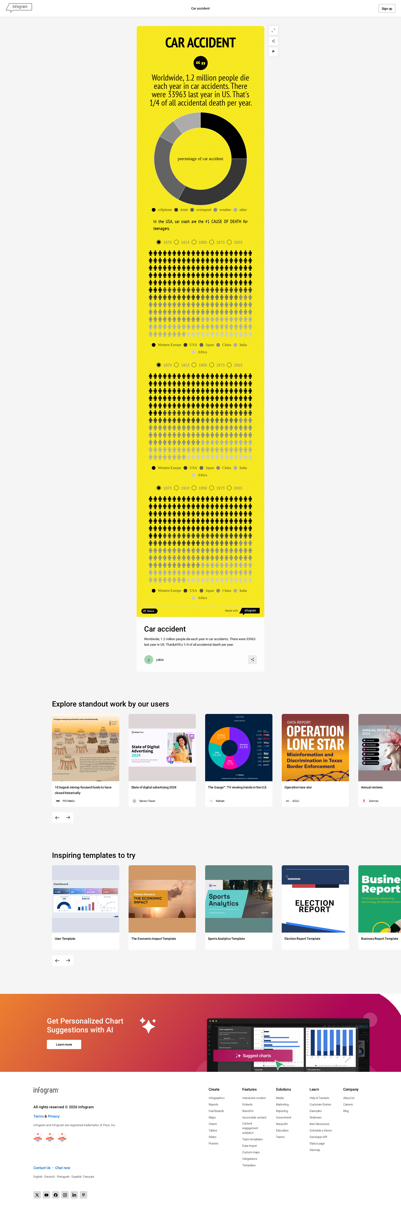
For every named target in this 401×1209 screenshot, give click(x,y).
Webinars (316, 1117)
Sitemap (315, 1150)
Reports (213, 1104)
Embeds (247, 1104)
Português (63, 1176)
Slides (212, 1137)
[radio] (165, 242)
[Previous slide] (57, 817)
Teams (280, 1137)
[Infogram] (19, 8)
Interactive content (253, 1098)
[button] (163, 209)
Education (282, 1130)
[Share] (273, 41)
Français (88, 1176)
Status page (317, 1143)
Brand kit (247, 1111)
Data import (249, 1145)
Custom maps (251, 1152)
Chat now (62, 1168)
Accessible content (254, 1117)
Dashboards (216, 1111)
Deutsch (49, 1176)
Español (76, 1176)
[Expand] (273, 30)
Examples (316, 1111)
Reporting (282, 1111)
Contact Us (42, 1168)
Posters (213, 1143)
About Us (349, 1098)
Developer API (318, 1137)
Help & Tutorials (319, 1098)
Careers (348, 1104)
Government (283, 1117)
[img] (223, 135)
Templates (248, 1165)
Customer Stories (320, 1104)
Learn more (64, 1044)
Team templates (252, 1139)
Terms (38, 1116)
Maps (212, 1117)
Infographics (216, 1098)
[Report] (273, 51)
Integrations (249, 1158)
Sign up (387, 8)
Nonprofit (282, 1124)
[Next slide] (68, 817)
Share (150, 611)
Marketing (282, 1104)
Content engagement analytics (250, 1128)
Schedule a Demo (321, 1130)
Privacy (54, 1116)
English (37, 1176)
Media (280, 1098)
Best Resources (320, 1124)
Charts (213, 1124)
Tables (213, 1130)
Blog (346, 1111)
